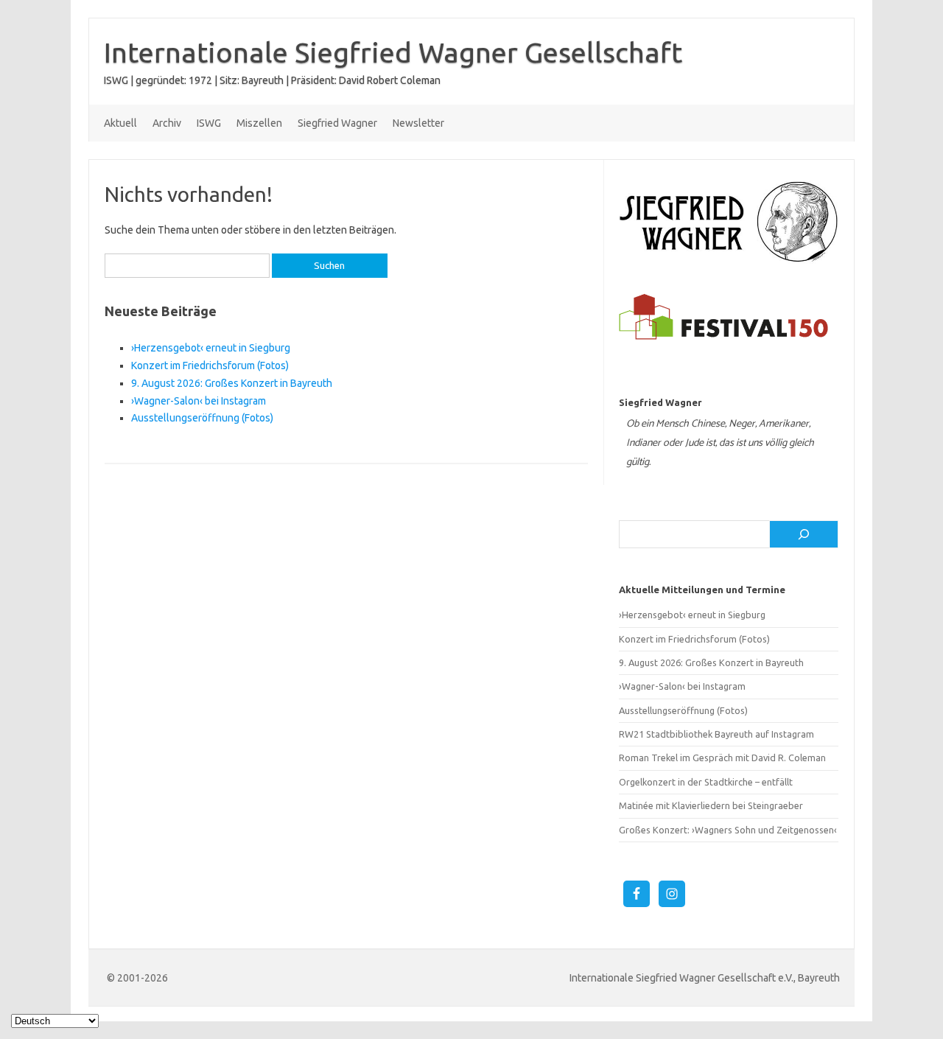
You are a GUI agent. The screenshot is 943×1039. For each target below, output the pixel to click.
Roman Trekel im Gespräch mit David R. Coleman (722, 757)
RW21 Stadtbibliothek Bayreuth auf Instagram (716, 734)
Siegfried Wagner (337, 123)
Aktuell (120, 123)
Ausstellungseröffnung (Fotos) (202, 418)
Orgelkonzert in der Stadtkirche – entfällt (706, 782)
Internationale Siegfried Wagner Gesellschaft (393, 52)
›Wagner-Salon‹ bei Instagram (198, 401)
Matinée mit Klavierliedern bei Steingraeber (711, 805)
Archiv (167, 123)
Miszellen (259, 123)
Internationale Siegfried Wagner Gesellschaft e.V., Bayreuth (704, 978)
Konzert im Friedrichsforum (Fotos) (210, 365)
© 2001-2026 (137, 978)
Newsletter (418, 123)
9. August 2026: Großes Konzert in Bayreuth (231, 383)
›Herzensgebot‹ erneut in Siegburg (210, 348)
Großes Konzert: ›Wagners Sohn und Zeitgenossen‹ (728, 830)
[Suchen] (803, 534)
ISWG (209, 123)
